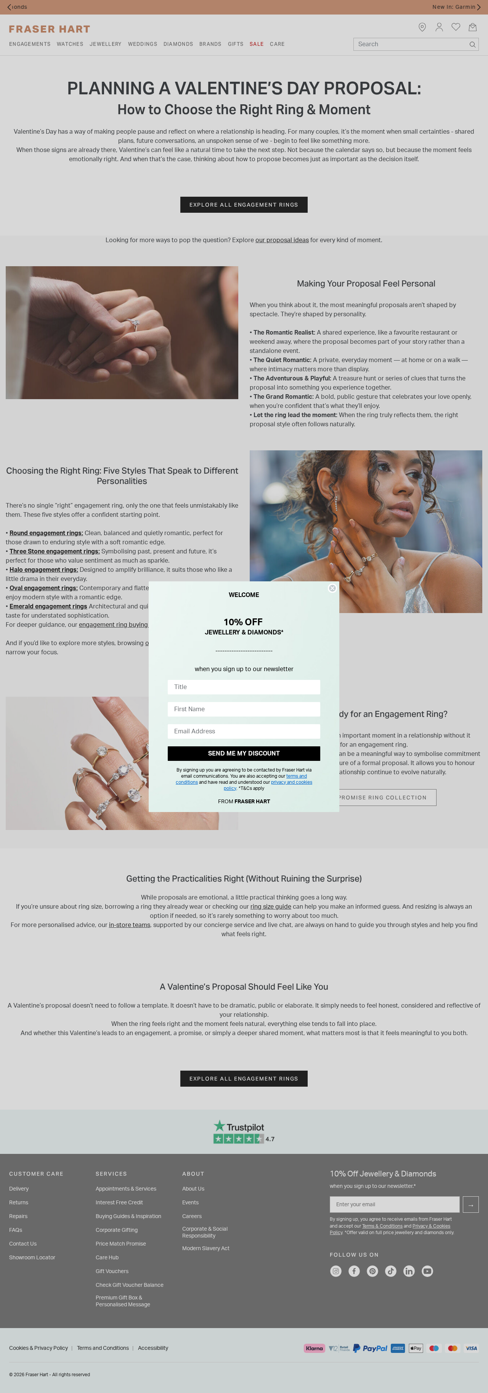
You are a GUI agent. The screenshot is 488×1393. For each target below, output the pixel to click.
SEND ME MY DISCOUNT (244, 754)
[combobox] (241, 687)
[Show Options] (313, 687)
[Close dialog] (332, 588)
